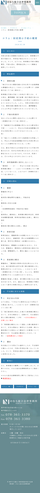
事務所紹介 (7, 378)
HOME (4, 28)
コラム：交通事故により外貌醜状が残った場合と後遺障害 (33, 386)
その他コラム (26, 28)
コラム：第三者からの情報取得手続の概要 (7, 386)
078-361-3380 (15, 419)
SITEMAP (15, 442)
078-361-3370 (15, 414)
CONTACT (25, 442)
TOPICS (13, 28)
